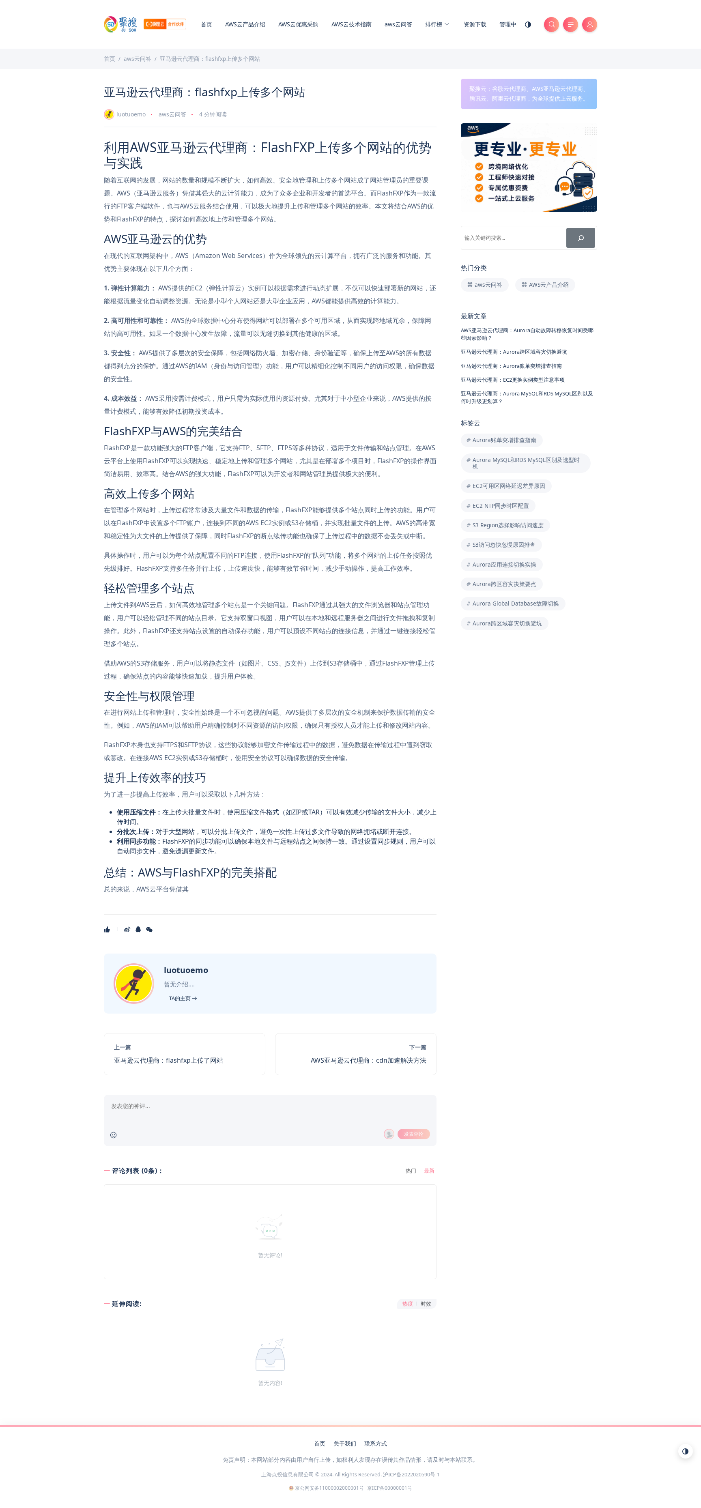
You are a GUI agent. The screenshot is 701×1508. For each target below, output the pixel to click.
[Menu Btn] (570, 24)
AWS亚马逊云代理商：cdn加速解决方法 (368, 1060)
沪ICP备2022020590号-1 (411, 1474)
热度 (407, 1304)
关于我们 (344, 1443)
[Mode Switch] (528, 24)
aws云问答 (398, 24)
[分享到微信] (150, 929)
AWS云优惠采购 (298, 24)
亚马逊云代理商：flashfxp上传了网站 (168, 1060)
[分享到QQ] (139, 929)
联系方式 (375, 1443)
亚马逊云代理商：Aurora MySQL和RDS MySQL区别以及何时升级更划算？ (527, 397)
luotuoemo (131, 114)
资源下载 (475, 24)
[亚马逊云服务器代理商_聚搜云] (145, 23)
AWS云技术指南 (351, 24)
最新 (429, 1171)
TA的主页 (180, 998)
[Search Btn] (551, 24)
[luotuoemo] (135, 982)
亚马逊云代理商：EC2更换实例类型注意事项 (513, 379)
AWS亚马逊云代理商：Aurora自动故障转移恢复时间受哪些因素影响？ (527, 334)
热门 (411, 1171)
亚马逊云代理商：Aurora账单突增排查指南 (511, 365)
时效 (426, 1304)
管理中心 (510, 24)
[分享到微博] (128, 929)
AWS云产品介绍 (245, 24)
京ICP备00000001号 (389, 1487)
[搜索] (580, 238)
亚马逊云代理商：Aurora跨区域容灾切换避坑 (514, 351)
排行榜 (434, 24)
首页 (206, 24)
